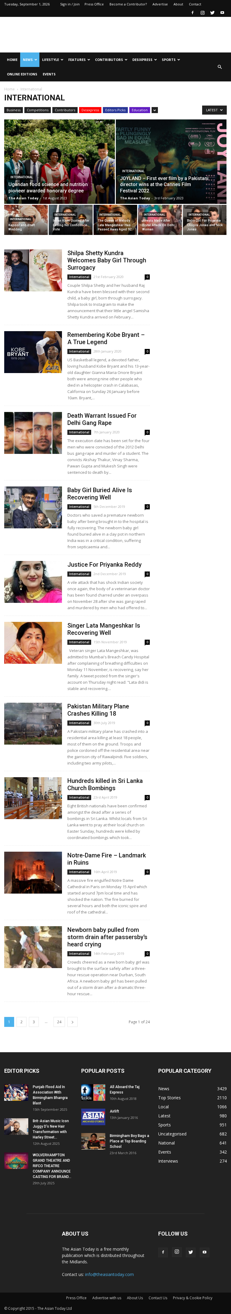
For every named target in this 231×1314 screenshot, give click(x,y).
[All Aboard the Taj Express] (93, 1092)
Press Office (94, 4)
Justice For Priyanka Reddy (104, 564)
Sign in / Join (70, 4)
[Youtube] (222, 12)
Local (163, 1107)
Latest (164, 1116)
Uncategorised (172, 1134)
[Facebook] (192, 12)
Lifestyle (50, 59)
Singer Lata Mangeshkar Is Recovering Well (103, 629)
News (28, 59)
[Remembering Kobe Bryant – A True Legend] (33, 352)
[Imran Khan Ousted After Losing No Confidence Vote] (70, 220)
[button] (219, 67)
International (22, 177)
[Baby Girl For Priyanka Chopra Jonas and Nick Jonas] (204, 220)
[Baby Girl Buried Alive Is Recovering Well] (33, 507)
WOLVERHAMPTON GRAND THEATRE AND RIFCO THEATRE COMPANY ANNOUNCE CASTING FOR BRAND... (52, 1166)
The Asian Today (23, 198)
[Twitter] (212, 12)
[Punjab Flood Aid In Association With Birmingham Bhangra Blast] (16, 1092)
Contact (195, 4)
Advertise (160, 4)
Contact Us (158, 1297)
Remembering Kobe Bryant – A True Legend (106, 338)
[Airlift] (93, 1117)
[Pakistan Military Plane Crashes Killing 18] (33, 724)
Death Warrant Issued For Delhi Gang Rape (102, 419)
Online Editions (22, 74)
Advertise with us (106, 1297)
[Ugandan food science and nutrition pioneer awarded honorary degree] (59, 167)
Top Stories (169, 1097)
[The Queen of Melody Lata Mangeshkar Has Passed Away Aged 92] (115, 220)
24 (59, 1021)
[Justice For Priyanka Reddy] (33, 582)
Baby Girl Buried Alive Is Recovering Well (99, 493)
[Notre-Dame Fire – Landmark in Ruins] (33, 873)
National (166, 1143)
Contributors (109, 59)
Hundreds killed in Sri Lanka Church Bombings (105, 784)
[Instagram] (202, 12)
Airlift (114, 1111)
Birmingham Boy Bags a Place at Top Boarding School (129, 1141)
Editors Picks (115, 110)
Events (49, 74)
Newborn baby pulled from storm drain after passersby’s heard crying (107, 937)
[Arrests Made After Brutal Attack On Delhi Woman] (160, 220)
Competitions (37, 110)
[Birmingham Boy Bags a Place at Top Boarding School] (93, 1141)
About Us (135, 1297)
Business (13, 110)
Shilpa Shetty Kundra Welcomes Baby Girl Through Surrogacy (106, 260)
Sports (169, 59)
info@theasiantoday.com (109, 1274)
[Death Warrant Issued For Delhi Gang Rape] (33, 433)
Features (77, 59)
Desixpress (90, 110)
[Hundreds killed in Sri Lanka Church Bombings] (33, 798)
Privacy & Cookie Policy (192, 1297)
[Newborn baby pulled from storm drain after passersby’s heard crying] (33, 947)
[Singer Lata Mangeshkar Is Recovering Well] (33, 643)
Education (140, 110)
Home (12, 59)
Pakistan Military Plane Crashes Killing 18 (98, 710)
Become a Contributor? (128, 4)
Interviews (168, 1161)
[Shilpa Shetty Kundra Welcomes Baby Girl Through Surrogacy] (33, 270)
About (178, 4)
